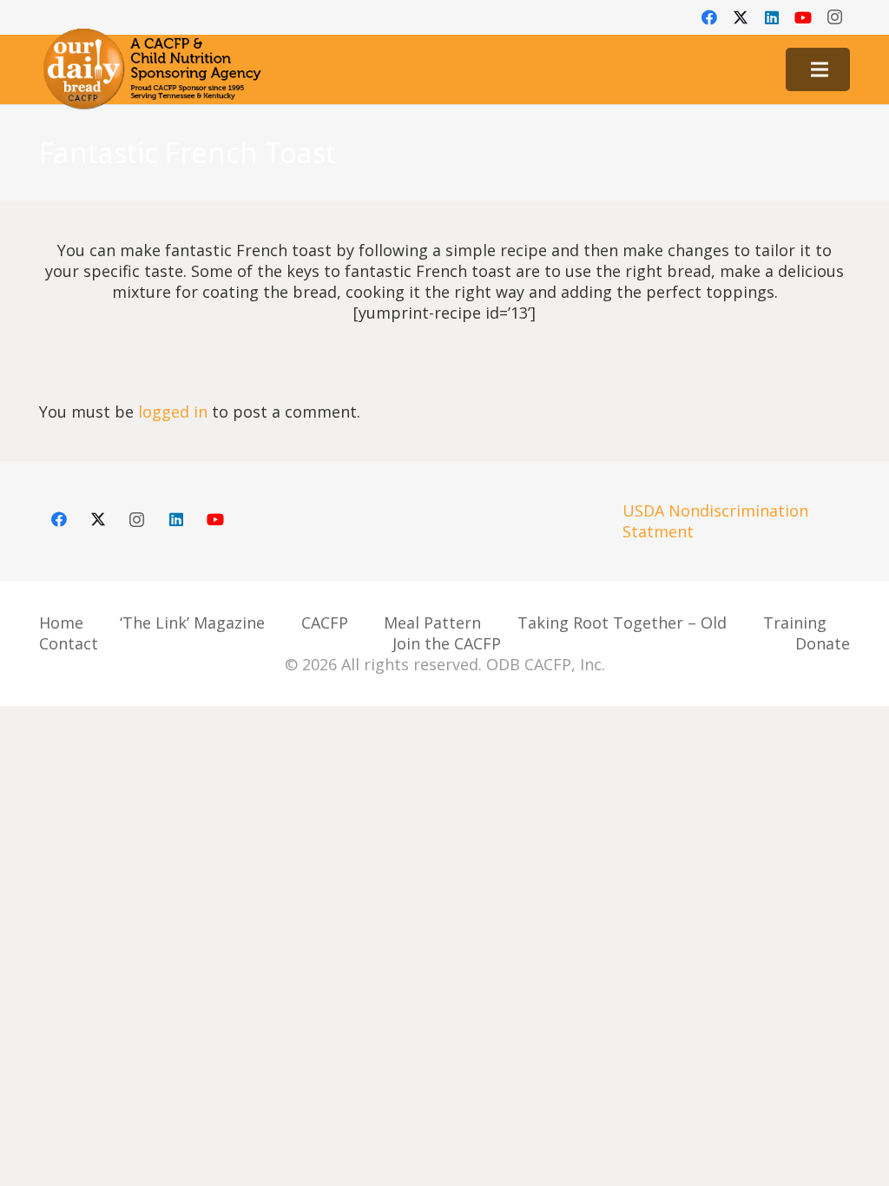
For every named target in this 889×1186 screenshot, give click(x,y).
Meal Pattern (432, 622)
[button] (820, 69)
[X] (740, 17)
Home (61, 622)
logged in (172, 411)
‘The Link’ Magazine (192, 622)
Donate (822, 643)
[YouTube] (803, 17)
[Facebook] (709, 17)
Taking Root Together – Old (622, 622)
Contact (68, 643)
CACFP (324, 622)
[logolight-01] (152, 69)
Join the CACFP (446, 643)
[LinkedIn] (771, 17)
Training (794, 622)
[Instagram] (834, 17)
